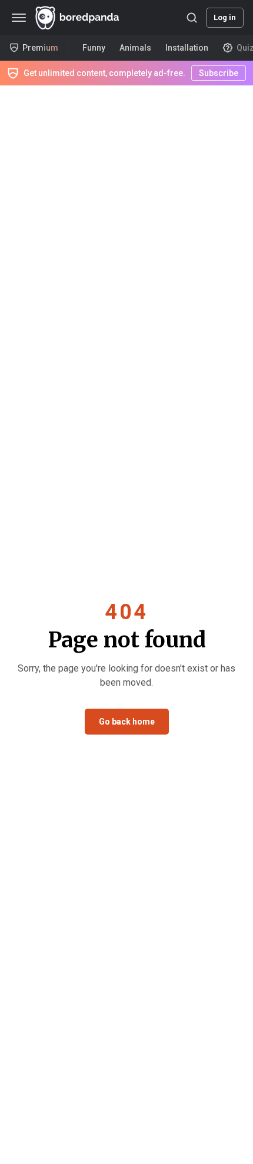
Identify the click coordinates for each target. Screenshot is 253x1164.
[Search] (191, 17)
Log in (225, 17)
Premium (40, 47)
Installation (186, 47)
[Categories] (18, 17)
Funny (93, 47)
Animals (135, 47)
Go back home (127, 721)
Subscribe (218, 73)
